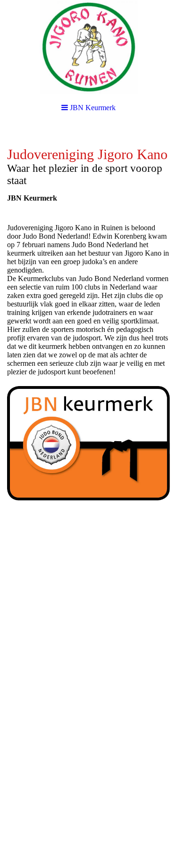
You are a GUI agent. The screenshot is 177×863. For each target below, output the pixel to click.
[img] (88, 47)
